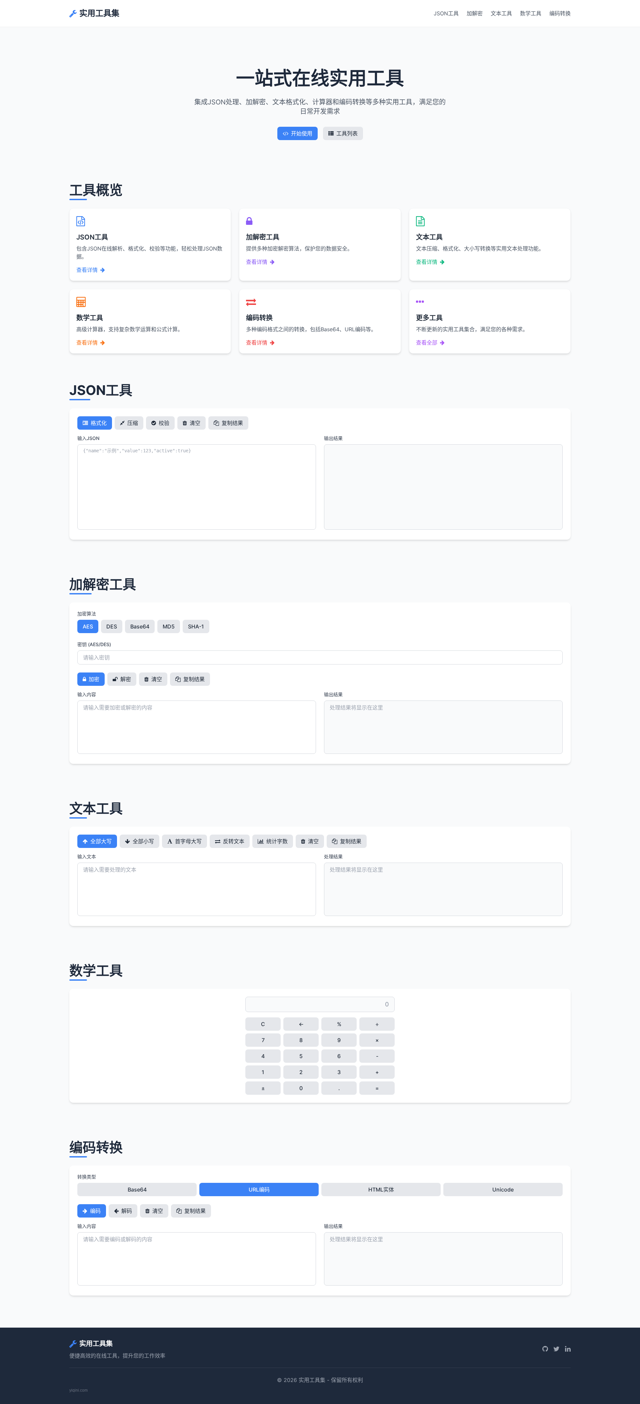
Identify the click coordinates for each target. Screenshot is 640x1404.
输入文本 (86, 856)
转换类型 (86, 1177)
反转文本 (233, 841)
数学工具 (530, 13)
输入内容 (86, 694)
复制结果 (231, 423)
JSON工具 (446, 13)
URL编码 (259, 1189)
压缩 (132, 423)
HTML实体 (381, 1189)
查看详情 (87, 270)
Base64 (139, 626)
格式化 (98, 423)
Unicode (503, 1189)
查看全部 (426, 342)
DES (111, 626)
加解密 (475, 13)
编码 (95, 1211)
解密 (125, 679)
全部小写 (142, 841)
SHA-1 (196, 626)
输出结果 (333, 438)
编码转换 (560, 13)
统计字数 (276, 841)
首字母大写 (188, 841)
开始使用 (301, 133)
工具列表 (347, 133)
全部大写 (100, 841)
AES (88, 626)
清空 (194, 423)
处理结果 (333, 856)
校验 (163, 423)
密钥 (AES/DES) (94, 644)
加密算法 (86, 613)
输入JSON (88, 438)
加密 (93, 679)
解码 (126, 1211)
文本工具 (501, 13)
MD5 (169, 626)
